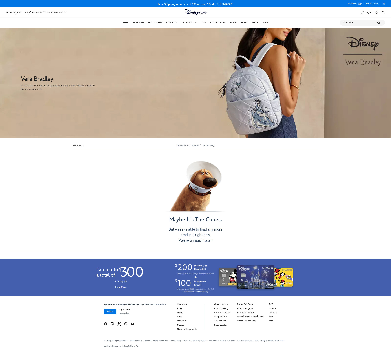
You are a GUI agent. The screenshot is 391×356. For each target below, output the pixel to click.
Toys (203, 22)
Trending (138, 22)
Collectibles (217, 22)
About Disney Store (246, 312)
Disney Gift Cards (245, 304)
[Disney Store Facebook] (106, 323)
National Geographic (187, 329)
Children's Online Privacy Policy (239, 341)
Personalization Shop (247, 321)
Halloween (155, 22)
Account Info (220, 321)
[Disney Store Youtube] (132, 323)
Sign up (110, 311)
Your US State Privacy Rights (195, 341)
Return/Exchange (222, 312)
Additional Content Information (155, 341)
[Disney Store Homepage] (196, 12)
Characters (182, 304)
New (125, 22)
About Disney (260, 341)
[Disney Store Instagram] (112, 323)
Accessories (189, 22)
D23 (271, 304)
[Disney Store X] (119, 323)
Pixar (179, 316)
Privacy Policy (124, 313)
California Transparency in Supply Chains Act (121, 346)
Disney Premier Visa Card (37, 12)
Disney (180, 312)
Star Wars (181, 321)
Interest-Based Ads (275, 341)
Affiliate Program (245, 308)
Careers (272, 308)
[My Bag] (383, 12)
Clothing (171, 22)
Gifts (255, 22)
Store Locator (60, 12)
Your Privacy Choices (216, 341)
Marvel (180, 325)
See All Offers (372, 3)
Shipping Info (220, 316)
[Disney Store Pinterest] (126, 323)
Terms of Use (135, 341)
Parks (244, 22)
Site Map (273, 312)
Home (233, 22)
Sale (265, 22)
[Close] (383, 5)
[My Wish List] (376, 12)
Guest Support (13, 12)
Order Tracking (221, 308)
